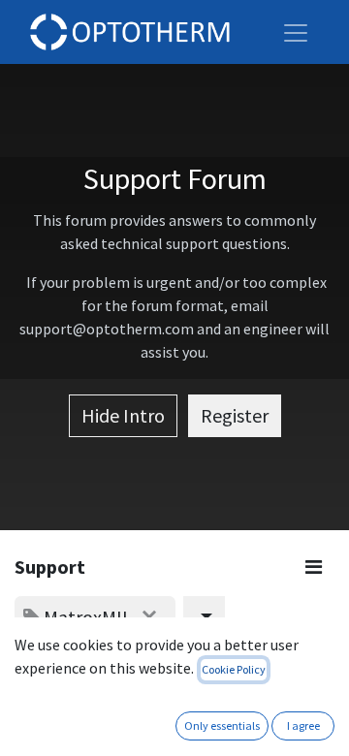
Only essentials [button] (222, 725)
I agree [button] (303, 725)
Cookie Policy (234, 669)
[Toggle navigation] (295, 32)
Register (235, 415)
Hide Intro (123, 415)
